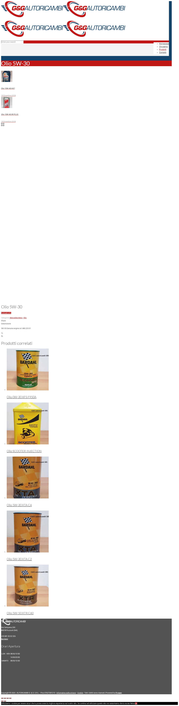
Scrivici (4, 639)
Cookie (80, 693)
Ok (136, 703)
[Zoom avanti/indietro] (10, 698)
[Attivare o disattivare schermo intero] (7, 698)
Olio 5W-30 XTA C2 (19, 559)
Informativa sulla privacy (66, 693)
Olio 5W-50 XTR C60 (20, 613)
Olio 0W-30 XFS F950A (21, 397)
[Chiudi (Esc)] (2, 698)
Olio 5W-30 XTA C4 (19, 505)
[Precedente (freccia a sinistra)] (2, 701)
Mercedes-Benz (16, 318)
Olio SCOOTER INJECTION (24, 451)
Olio (25, 318)
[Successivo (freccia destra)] (5, 701)
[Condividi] (5, 698)
